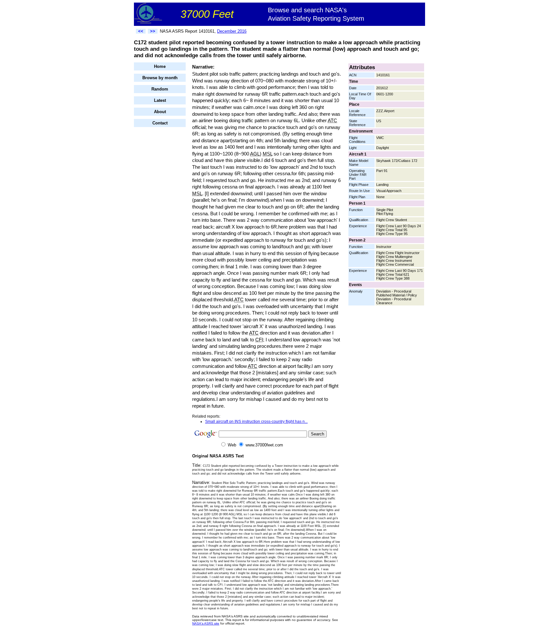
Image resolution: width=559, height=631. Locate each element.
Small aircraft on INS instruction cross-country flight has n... (256, 421)
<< (140, 31)
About (160, 111)
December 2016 (232, 31)
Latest (160, 100)
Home (160, 66)
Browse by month (160, 77)
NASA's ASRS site (205, 623)
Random (159, 89)
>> (152, 31)
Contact (160, 123)
